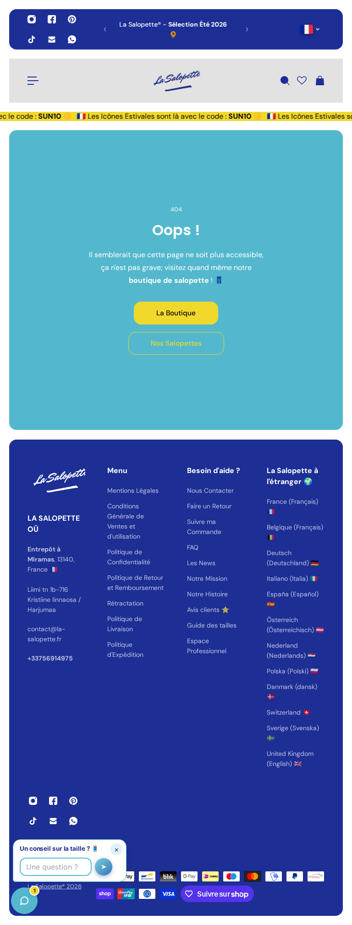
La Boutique (176, 313)
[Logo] (176, 80)
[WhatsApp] (72, 39)
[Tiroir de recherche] (284, 81)
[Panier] (319, 81)
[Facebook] (52, 19)
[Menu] (33, 80)
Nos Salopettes (176, 343)
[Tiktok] (32, 39)
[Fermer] (144, 691)
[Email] (52, 39)
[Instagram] (32, 19)
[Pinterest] (72, 19)
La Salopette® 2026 (55, 886)
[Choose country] (310, 29)
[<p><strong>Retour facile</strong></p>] (185, 29)
